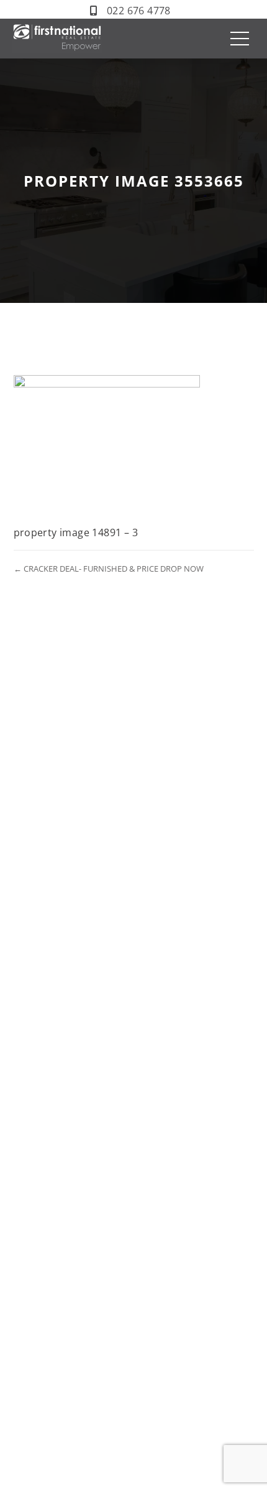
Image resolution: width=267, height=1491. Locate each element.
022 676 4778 (139, 10)
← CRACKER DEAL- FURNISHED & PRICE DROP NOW (109, 568)
